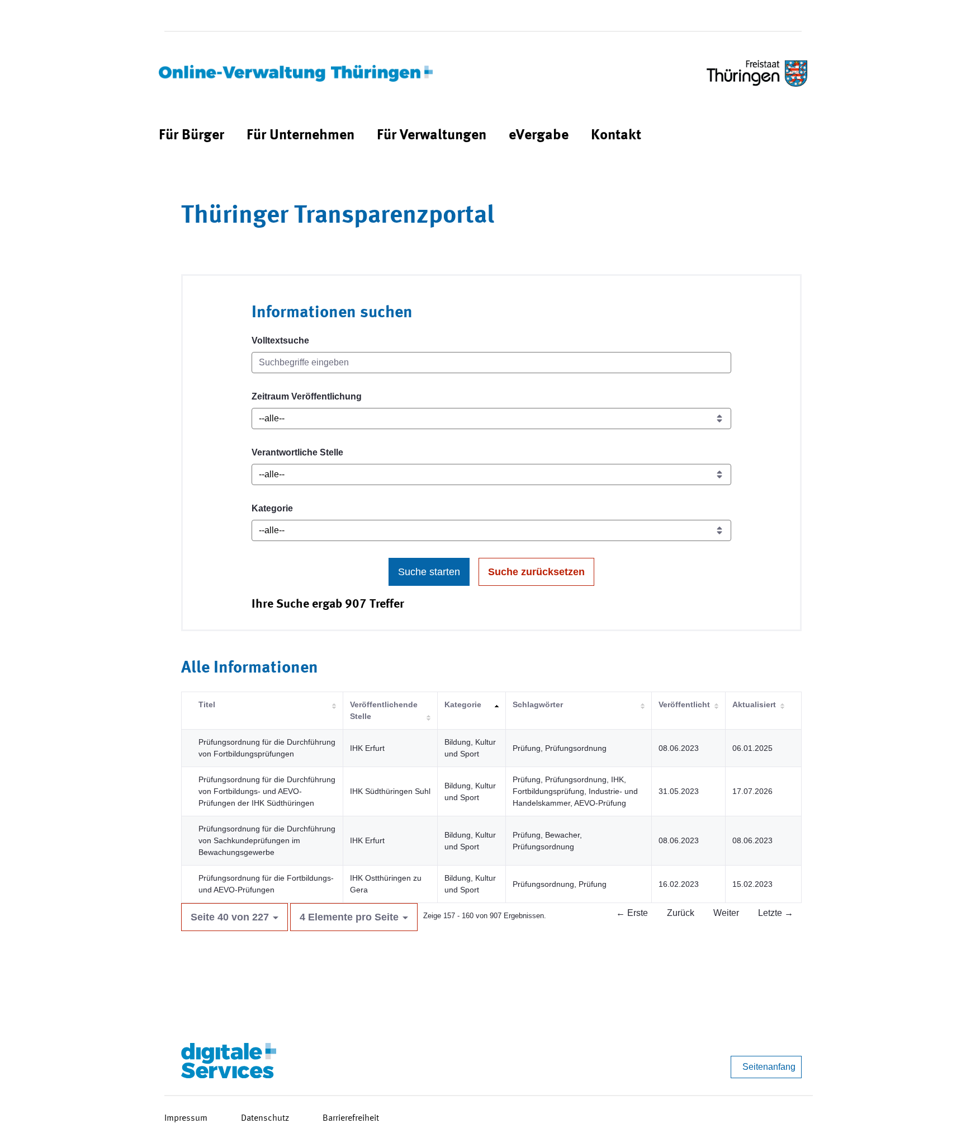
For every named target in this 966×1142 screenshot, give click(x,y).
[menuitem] (191, 136)
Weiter (726, 913)
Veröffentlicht (684, 704)
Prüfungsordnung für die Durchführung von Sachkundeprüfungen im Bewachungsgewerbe (266, 840)
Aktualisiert (754, 704)
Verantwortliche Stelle (297, 452)
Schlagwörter (538, 704)
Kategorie (272, 508)
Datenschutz (265, 1118)
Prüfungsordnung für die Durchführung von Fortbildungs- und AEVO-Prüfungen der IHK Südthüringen (266, 791)
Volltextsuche (280, 340)
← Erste (632, 913)
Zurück (680, 913)
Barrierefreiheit (351, 1118)
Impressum (185, 1118)
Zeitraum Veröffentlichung (307, 396)
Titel (206, 704)
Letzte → (775, 913)
